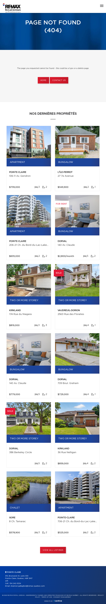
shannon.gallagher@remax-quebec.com (28, 586)
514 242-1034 (15, 583)
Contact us (59, 80)
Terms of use (46, 597)
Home (43, 80)
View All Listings (53, 550)
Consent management (62, 597)
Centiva (58, 601)
